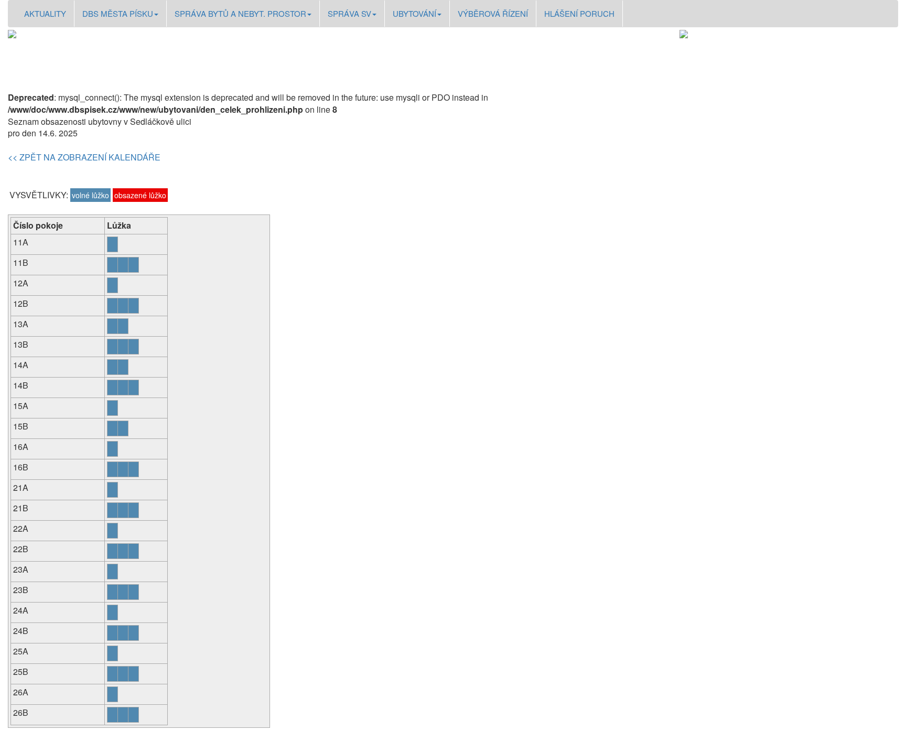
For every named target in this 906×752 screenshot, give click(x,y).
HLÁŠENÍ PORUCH (579, 13)
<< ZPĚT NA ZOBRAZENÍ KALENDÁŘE (84, 157)
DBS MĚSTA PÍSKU (117, 13)
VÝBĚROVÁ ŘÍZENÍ (493, 13)
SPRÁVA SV (349, 13)
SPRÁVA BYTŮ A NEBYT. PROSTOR (240, 13)
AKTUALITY (45, 13)
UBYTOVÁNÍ (414, 13)
